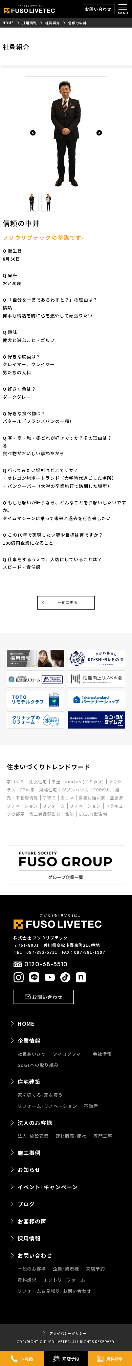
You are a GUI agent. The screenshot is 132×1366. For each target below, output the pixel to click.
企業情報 (29, 1040)
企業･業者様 (66, 1268)
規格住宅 (49, 789)
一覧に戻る (68, 602)
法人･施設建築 (33, 1136)
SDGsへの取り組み (38, 1065)
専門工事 (102, 1136)
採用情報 (29, 1238)
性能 (70, 814)
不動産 (91, 1106)
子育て (50, 798)
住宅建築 (29, 1081)
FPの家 (28, 789)
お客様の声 (32, 1221)
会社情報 (102, 1054)
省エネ (68, 798)
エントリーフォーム (64, 1280)
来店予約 (95, 1268)
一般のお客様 (32, 1268)
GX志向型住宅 (93, 814)
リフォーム (54, 806)
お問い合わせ (98, 9)
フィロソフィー (69, 1054)
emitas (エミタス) (85, 781)
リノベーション (86, 806)
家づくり (16, 781)
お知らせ (29, 1169)
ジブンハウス (76, 789)
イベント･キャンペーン (48, 1186)
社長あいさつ (32, 1054)
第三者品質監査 (45, 814)
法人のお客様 (35, 1122)
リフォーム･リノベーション (47, 1106)
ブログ (26, 1204)
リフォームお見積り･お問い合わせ (54, 1291)
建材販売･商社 (71, 1136)
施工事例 (29, 1152)
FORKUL (102, 789)
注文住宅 (38, 781)
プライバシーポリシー (68, 1333)
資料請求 (27, 1280)
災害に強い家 (93, 798)
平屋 (57, 781)
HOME (26, 1023)
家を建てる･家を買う (40, 1095)
